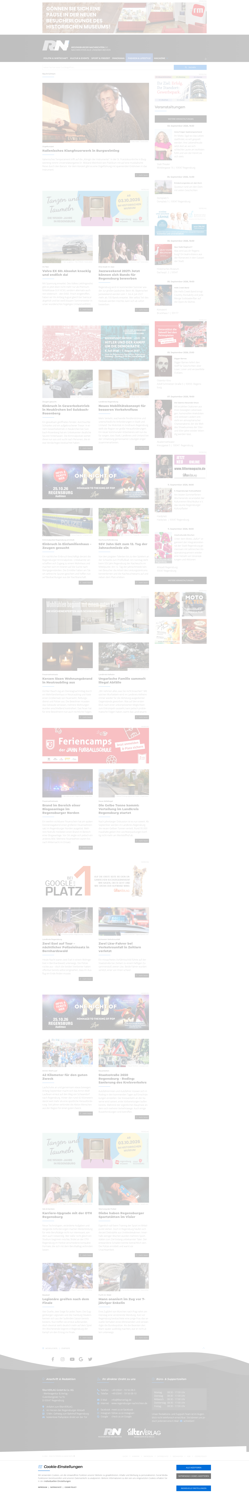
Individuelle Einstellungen (193, 1488)
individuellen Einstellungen (57, 1481)
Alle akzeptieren (193, 1467)
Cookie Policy (71, 1487)
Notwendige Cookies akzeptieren (193, 1476)
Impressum (42, 1487)
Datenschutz (55, 1487)
